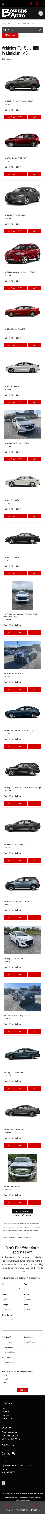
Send (22, 1390)
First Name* (6, 1337)
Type (3, 1284)
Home (4, 23)
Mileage (5, 1304)
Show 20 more (22, 1211)
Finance (5, 1414)
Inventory (6, 1411)
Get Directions (8, 1445)
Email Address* (7, 1347)
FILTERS (11, 35)
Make (4, 1294)
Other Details (7, 1315)
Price (26, 1304)
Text (6, 1378)
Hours (4, 1468)
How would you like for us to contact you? (17, 1371)
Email (6, 1382)
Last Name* (28, 1337)
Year (26, 1284)
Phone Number (7, 1357)
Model (26, 1294)
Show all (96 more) (22, 1215)
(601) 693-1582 (8, 1472)
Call (5, 1375)
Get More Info (15, 117)
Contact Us (7, 1418)
